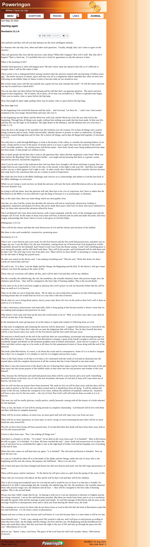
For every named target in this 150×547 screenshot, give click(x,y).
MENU (10, 16)
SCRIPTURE (35, 16)
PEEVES (57, 16)
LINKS (76, 16)
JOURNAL (95, 16)
